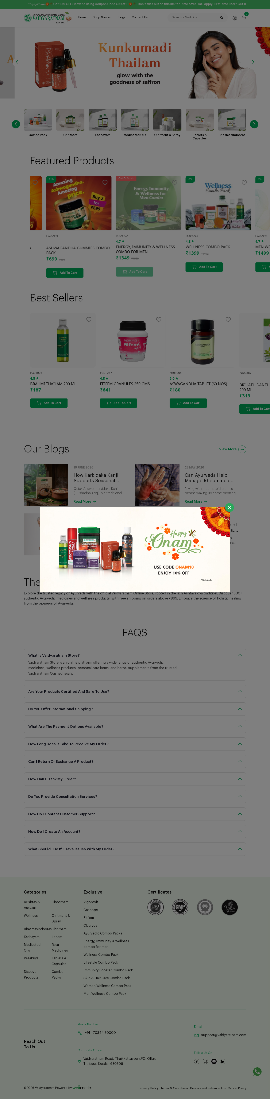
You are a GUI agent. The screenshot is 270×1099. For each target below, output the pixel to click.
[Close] (229, 507)
